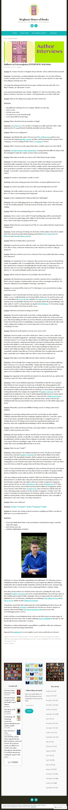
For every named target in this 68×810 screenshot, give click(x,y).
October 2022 (50, 709)
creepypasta (39, 142)
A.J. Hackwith (8, 713)
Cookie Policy (33, 806)
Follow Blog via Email (34, 690)
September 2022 (51, 714)
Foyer (14, 33)
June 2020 (49, 755)
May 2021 (49, 742)
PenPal (15, 236)
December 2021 (50, 723)
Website (14, 507)
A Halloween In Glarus (31, 601)
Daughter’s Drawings (47, 392)
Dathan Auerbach (25, 236)
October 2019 (50, 783)
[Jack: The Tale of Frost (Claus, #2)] (18, 734)
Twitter (29, 507)
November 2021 (51, 728)
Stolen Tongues (47, 234)
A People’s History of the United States (23, 150)
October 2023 (50, 691)
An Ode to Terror (28, 637)
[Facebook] (32, 26)
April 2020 (49, 760)
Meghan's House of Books (34, 19)
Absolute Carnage (25, 139)
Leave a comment (9, 643)
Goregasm (23, 607)
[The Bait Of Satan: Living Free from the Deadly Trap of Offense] (18, 701)
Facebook (22, 507)
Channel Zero (49, 484)
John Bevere (8, 694)
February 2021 (50, 746)
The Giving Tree (16, 126)
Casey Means (8, 727)
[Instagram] (36, 26)
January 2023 (50, 696)
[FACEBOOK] (32, 800)
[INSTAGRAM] (36, 800)
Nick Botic (33, 639)
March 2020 (49, 765)
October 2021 (50, 732)
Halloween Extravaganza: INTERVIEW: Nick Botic (27, 64)
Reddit (44, 507)
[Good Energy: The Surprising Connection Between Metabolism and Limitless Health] (18, 720)
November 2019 (51, 778)
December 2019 (50, 774)
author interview (39, 637)
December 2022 (50, 700)
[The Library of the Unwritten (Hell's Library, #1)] (18, 713)
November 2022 (51, 705)
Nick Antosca (31, 484)
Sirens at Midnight (45, 618)
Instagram (36, 507)
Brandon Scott (31, 489)
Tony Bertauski (8, 734)
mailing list (17, 632)
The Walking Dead (44, 137)
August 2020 (50, 751)
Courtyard (24, 33)
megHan (19, 67)
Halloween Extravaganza (11, 639)
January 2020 (50, 769)
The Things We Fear (42, 299)
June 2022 (49, 719)
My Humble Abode (39, 33)
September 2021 (51, 737)
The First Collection (22, 299)
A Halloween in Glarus (54, 396)
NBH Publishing (43, 304)
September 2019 (51, 788)
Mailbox (53, 33)
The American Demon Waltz (33, 610)
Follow (29, 711)
